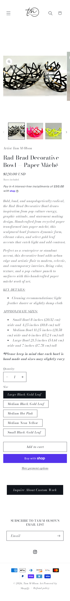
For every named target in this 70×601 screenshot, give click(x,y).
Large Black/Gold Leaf (24, 394)
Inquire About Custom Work (35, 489)
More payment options (35, 468)
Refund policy (41, 588)
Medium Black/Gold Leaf (26, 404)
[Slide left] (3, 132)
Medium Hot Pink (20, 413)
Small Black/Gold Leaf (24, 432)
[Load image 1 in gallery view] (16, 131)
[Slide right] (66, 132)
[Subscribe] (58, 536)
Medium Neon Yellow (23, 423)
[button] (8, 13)
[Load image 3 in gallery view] (53, 131)
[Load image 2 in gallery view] (35, 131)
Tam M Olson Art (33, 583)
